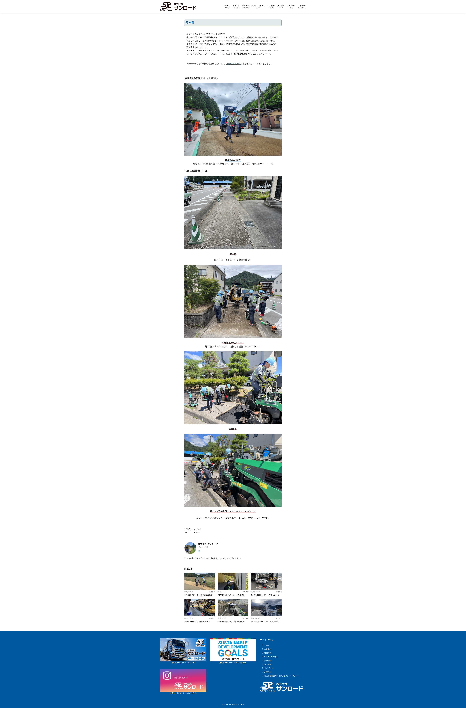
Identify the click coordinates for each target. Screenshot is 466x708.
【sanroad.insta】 (233, 64)
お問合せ (302, 6)
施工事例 (280, 6)
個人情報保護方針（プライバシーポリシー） (281, 675)
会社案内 (236, 6)
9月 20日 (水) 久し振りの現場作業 (198, 595)
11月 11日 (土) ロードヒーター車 (265, 621)
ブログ (198, 529)
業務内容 (245, 6)
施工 (197, 532)
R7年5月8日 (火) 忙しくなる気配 (231, 595)
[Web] (199, 551)
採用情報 (271, 6)
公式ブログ (291, 6)
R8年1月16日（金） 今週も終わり (265, 595)
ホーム (227, 6)
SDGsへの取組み (258, 6)
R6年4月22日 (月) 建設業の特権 (231, 621)
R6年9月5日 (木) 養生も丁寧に (197, 621)
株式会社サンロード (236, 704)
